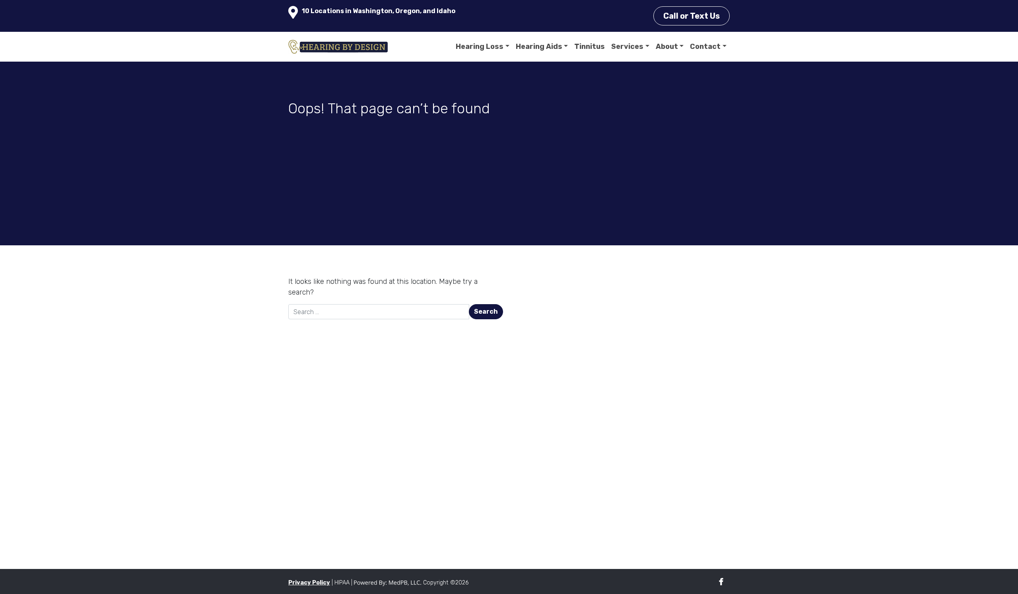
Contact (705, 46)
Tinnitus (589, 46)
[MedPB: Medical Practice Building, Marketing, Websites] (388, 582)
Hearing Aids (539, 46)
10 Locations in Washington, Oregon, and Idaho (378, 11)
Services (627, 46)
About (667, 46)
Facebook (721, 582)
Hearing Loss (479, 46)
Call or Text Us (691, 16)
